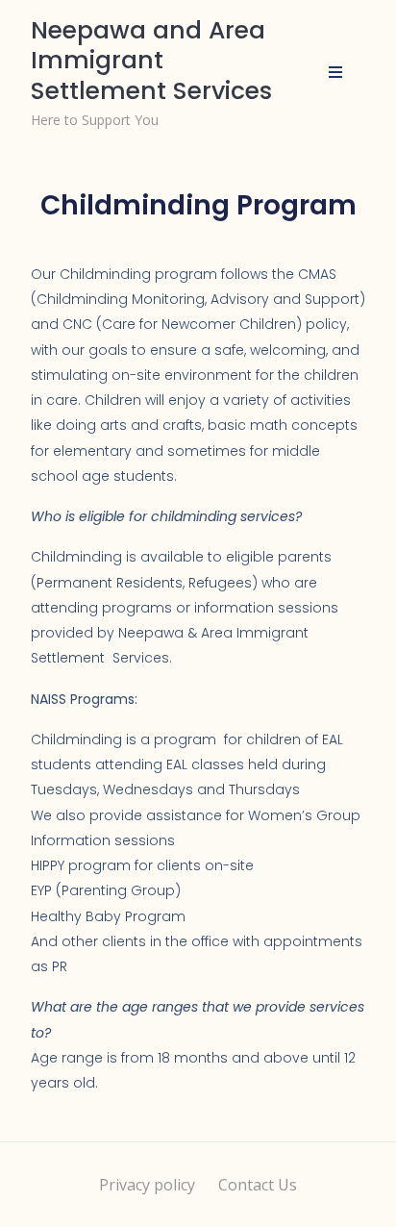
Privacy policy (147, 1184)
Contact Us (257, 1184)
